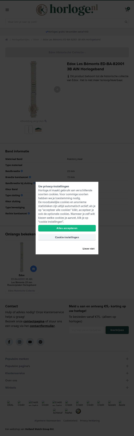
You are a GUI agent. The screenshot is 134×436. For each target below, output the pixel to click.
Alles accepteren (67, 228)
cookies (53, 194)
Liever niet (88, 248)
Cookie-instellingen (67, 237)
